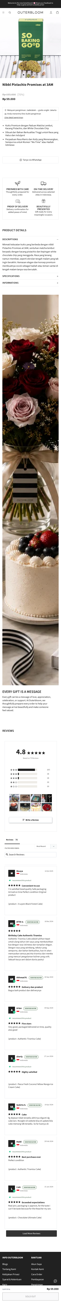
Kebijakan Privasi (10, 1274)
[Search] (10, 12)
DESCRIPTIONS (10, 239)
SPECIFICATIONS (11, 276)
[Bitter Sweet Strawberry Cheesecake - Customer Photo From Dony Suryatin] (47, 807)
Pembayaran (37, 1279)
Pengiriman (37, 1284)
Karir (4, 1284)
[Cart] (57, 12)
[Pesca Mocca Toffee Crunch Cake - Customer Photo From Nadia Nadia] (25, 807)
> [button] (31, 1233)
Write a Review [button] (32, 820)
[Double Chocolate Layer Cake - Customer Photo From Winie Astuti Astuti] (36, 798)
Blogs (5, 1264)
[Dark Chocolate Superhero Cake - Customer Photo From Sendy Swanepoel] (14, 798)
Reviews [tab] (9, 839)
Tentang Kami (9, 1269)
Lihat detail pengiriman (13, 117)
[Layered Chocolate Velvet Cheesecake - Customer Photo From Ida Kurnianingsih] (25, 798)
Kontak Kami (37, 1269)
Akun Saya (36, 1264)
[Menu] (3, 12)
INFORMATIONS (10, 282)
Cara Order (36, 1274)
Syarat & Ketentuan (11, 1279)
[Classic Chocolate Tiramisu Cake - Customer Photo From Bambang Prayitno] (14, 807)
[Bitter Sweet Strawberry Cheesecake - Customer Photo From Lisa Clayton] (47, 798)
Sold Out (30, 1296)
